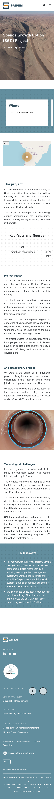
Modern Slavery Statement (15, 732)
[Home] (13, 5)
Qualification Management (15, 701)
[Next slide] (43, 691)
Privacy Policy (8, 741)
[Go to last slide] (32, 691)
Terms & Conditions (23, 741)
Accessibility (7, 745)
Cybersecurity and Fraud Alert (17, 713)
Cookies (37, 741)
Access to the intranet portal (21, 753)
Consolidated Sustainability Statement (21, 728)
